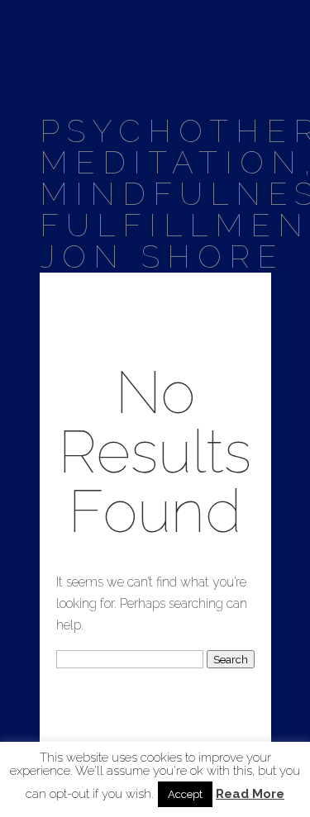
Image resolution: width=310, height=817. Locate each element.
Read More (250, 794)
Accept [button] (185, 794)
